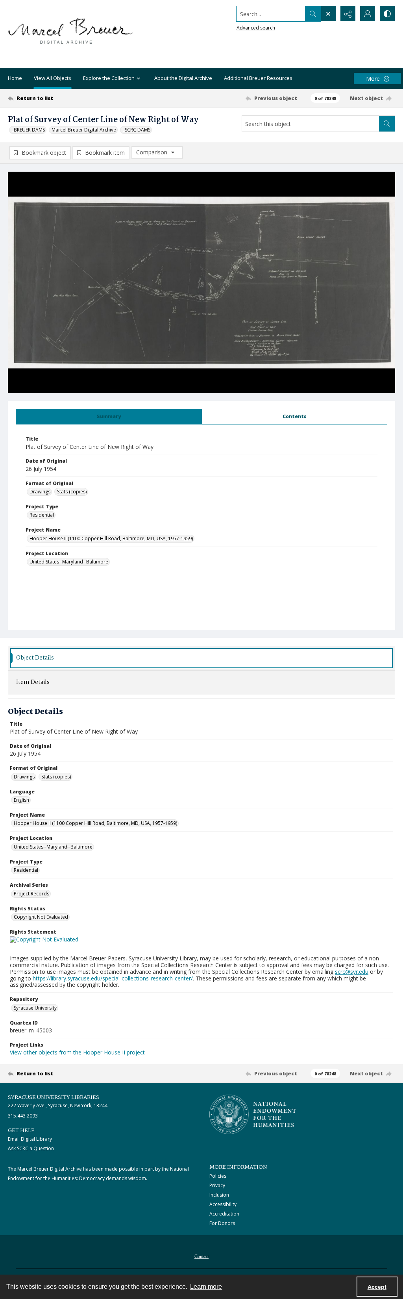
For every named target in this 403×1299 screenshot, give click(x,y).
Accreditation (224, 1213)
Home (15, 78)
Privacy (217, 1185)
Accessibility (223, 1204)
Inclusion (219, 1195)
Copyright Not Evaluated (41, 917)
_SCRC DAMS (136, 129)
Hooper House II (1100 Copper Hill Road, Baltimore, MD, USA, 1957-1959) (111, 538)
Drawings (40, 491)
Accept (377, 1287)
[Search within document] (387, 124)
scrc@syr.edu (351, 971)
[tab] (109, 416)
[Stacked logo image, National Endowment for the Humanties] (252, 1114)
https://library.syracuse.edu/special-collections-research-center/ (113, 978)
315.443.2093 (23, 1115)
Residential (42, 514)
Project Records (31, 893)
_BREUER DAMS (28, 129)
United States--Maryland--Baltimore (69, 561)
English (21, 800)
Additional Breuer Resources (258, 78)
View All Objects (52, 78)
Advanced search (256, 27)
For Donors (222, 1223)
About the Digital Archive (183, 78)
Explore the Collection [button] (109, 78)
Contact (201, 1256)
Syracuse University (35, 1007)
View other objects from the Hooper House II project (77, 1052)
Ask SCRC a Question (31, 1148)
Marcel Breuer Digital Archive (84, 129)
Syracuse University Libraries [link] (53, 1097)
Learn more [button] (206, 1286)
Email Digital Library (30, 1139)
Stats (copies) (72, 491)
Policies (217, 1176)
